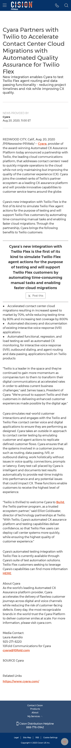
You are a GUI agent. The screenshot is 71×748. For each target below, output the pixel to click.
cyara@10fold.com (16, 650)
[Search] (66, 5)
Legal (16, 737)
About (35, 712)
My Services (33, 716)
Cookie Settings (50, 737)
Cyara (42, 143)
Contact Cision (35, 705)
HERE (7, 573)
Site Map (27, 737)
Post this (37, 295)
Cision (40, 743)
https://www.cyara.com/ (21, 681)
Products (35, 709)
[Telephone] (57, 5)
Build (60, 502)
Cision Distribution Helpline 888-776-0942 (36, 725)
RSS (37, 737)
